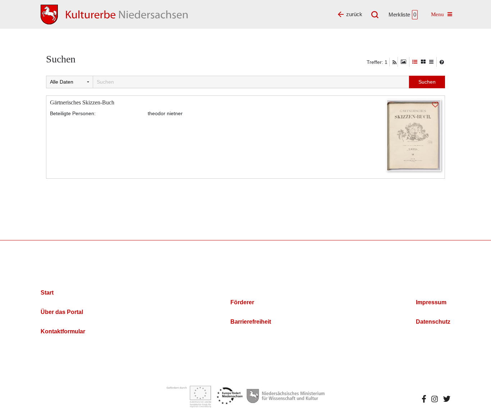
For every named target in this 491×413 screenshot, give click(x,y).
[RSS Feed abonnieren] (394, 62)
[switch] (403, 62)
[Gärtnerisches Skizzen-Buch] (413, 135)
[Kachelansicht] (423, 62)
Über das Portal (62, 312)
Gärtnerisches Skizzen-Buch (82, 102)
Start (47, 293)
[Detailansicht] (414, 62)
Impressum (431, 302)
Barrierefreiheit (250, 322)
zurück (354, 14)
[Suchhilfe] (442, 62)
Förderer (242, 302)
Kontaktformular (63, 331)
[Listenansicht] (431, 62)
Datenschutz (433, 322)
